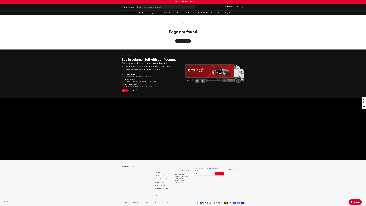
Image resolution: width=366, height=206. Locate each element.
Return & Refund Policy (162, 179)
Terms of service (160, 203)
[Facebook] (234, 169)
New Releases (143, 13)
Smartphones (133, 13)
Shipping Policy (159, 175)
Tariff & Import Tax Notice (162, 188)
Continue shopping (183, 41)
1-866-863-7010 (229, 6)
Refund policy (141, 203)
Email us (133, 91)
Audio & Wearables (169, 13)
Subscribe (220, 174)
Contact (226, 7)
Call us (125, 91)
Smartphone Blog (160, 192)
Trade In (220, 13)
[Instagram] (230, 169)
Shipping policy (170, 203)
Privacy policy (150, 203)
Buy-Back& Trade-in (161, 182)
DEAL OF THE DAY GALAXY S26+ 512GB (183, 1)
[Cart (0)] (242, 7)
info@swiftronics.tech (181, 176)
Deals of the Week (193, 13)
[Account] (238, 7)
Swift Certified (205, 13)
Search (157, 169)
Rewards (213, 13)
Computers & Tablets (156, 13)
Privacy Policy (159, 172)
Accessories (181, 13)
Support (227, 13)
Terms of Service (160, 185)
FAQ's (156, 195)
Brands (124, 13)
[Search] (138, 7)
